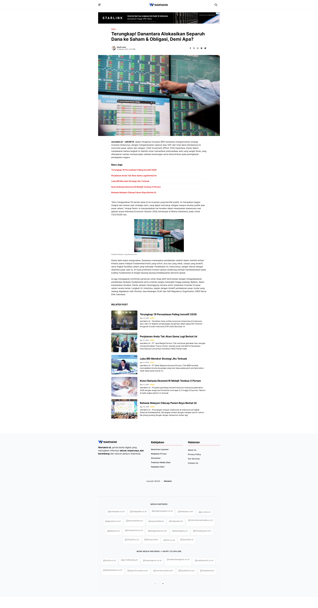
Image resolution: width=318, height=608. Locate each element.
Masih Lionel (121, 47)
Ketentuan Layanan (160, 449)
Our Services (194, 459)
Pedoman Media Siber (161, 462)
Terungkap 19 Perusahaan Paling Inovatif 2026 (134, 170)
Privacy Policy (194, 454)
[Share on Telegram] (205, 48)
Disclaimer (156, 458)
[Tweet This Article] (194, 48)
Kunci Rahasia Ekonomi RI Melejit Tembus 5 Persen (136, 187)
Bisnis (113, 29)
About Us (192, 450)
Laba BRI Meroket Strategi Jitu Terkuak (130, 181)
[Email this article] (201, 48)
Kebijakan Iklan (157, 467)
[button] (216, 5)
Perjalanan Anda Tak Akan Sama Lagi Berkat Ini (134, 175)
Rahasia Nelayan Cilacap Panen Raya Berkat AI (133, 192)
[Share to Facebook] (190, 48)
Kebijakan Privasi (158, 454)
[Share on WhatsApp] (197, 48)
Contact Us (193, 463)
